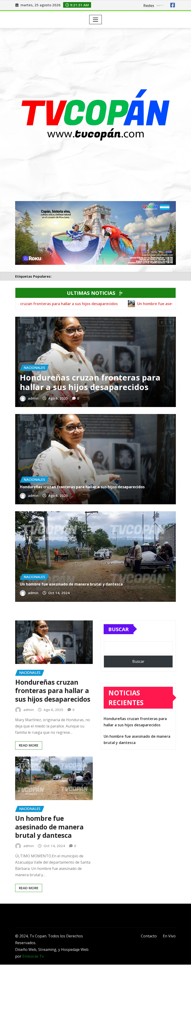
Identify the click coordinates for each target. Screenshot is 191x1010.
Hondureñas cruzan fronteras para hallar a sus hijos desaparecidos (90, 382)
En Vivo (169, 936)
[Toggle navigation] (95, 19)
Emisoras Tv (33, 956)
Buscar (118, 629)
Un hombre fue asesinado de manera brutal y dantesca (71, 584)
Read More (28, 745)
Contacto (149, 936)
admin (33, 398)
